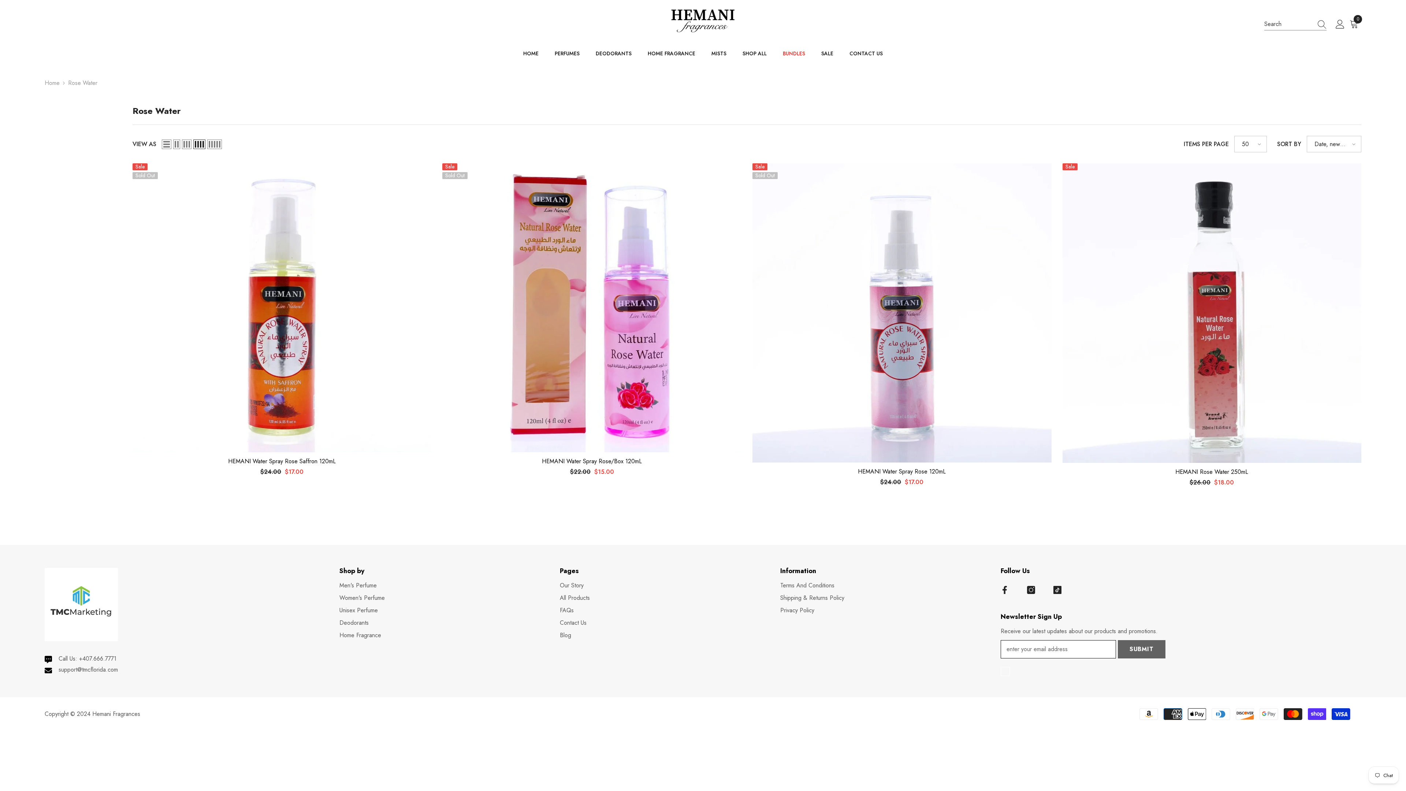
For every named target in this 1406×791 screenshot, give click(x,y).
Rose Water (82, 83)
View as (144, 144)
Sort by (1289, 144)
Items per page (1206, 144)
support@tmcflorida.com (88, 669)
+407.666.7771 (97, 658)
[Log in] (1340, 24)
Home (52, 83)
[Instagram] (1031, 590)
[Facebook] (1004, 590)
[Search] (1295, 24)
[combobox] (1288, 24)
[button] (166, 144)
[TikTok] (1057, 590)
